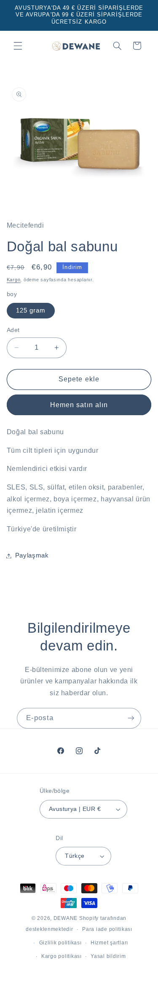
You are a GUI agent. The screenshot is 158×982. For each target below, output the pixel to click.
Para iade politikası (107, 929)
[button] (17, 45)
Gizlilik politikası (60, 942)
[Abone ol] (131, 718)
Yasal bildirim (108, 956)
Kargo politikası (61, 956)
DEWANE (66, 918)
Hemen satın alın (79, 404)
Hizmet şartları (109, 942)
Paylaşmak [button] (32, 555)
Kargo (14, 279)
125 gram (31, 310)
